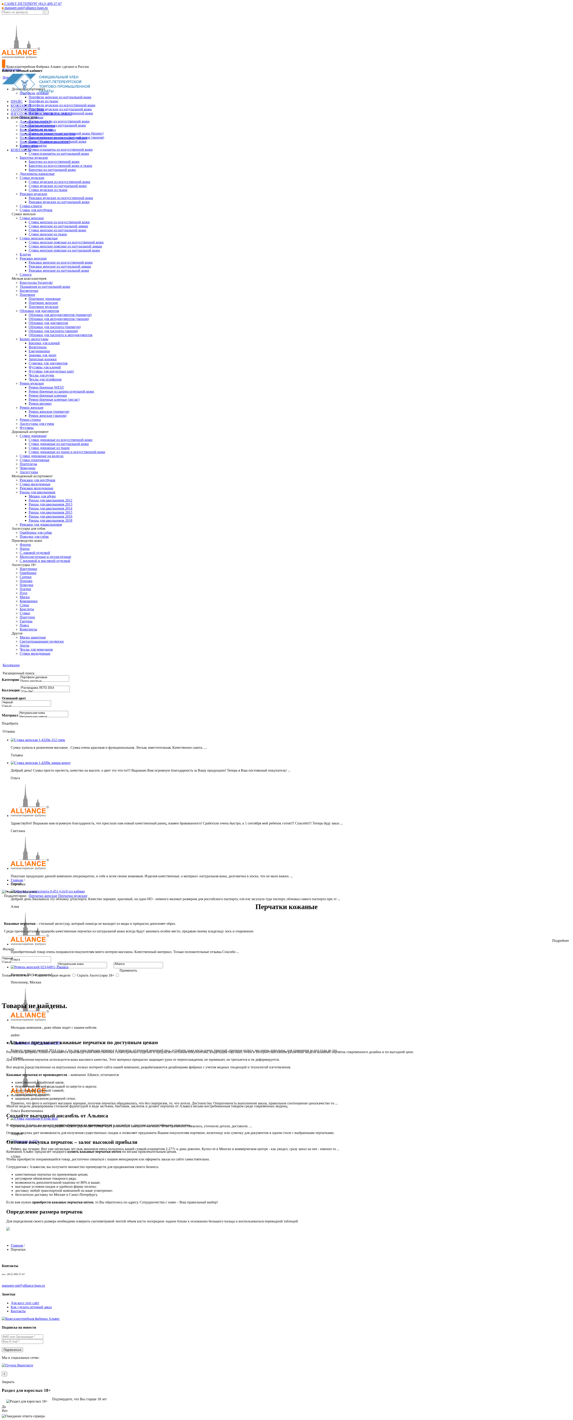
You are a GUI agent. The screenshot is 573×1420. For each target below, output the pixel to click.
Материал (10, 715)
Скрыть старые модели (53, 975)
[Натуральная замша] (43, 717)
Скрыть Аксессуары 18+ (95, 975)
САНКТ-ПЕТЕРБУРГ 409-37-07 (33, 4)
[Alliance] (138, 964)
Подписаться (12, 1349)
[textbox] (22, 12)
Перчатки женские (43, 896)
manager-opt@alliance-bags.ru (26, 8)
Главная (17, 880)
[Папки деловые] (44, 681)
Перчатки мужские (72, 896)
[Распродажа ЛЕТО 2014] (45, 688)
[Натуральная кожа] (43, 713)
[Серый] (26, 706)
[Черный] (26, 702)
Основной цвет (14, 698)
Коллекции (11, 665)
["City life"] (45, 692)
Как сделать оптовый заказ (31, 1307)
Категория (10, 680)
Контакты (18, 1311)
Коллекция (11, 690)
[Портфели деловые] (44, 677)
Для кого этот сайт (25, 1303)
